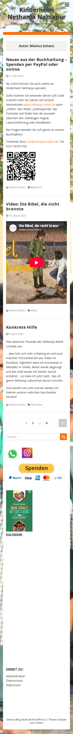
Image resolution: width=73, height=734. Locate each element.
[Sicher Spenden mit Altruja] (1, 731)
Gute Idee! (36, 404)
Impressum (13, 685)
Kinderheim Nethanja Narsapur (37, 13)
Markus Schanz (17, 187)
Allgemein (36, 187)
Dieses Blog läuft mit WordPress (26, 719)
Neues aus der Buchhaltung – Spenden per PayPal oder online (36, 64)
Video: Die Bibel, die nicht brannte (32, 206)
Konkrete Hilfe (21, 327)
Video (34, 310)
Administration (15, 676)
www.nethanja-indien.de (39, 104)
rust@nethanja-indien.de (42, 141)
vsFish (39, 723)
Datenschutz (14, 680)
